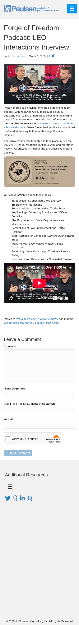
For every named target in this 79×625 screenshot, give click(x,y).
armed (8, 322)
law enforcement (23, 322)
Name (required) (14, 388)
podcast (39, 322)
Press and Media (26, 318)
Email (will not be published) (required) (29, 403)
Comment (10, 346)
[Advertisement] (39, 565)
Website (9, 419)
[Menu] (72, 8)
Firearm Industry (48, 318)
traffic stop (52, 322)
